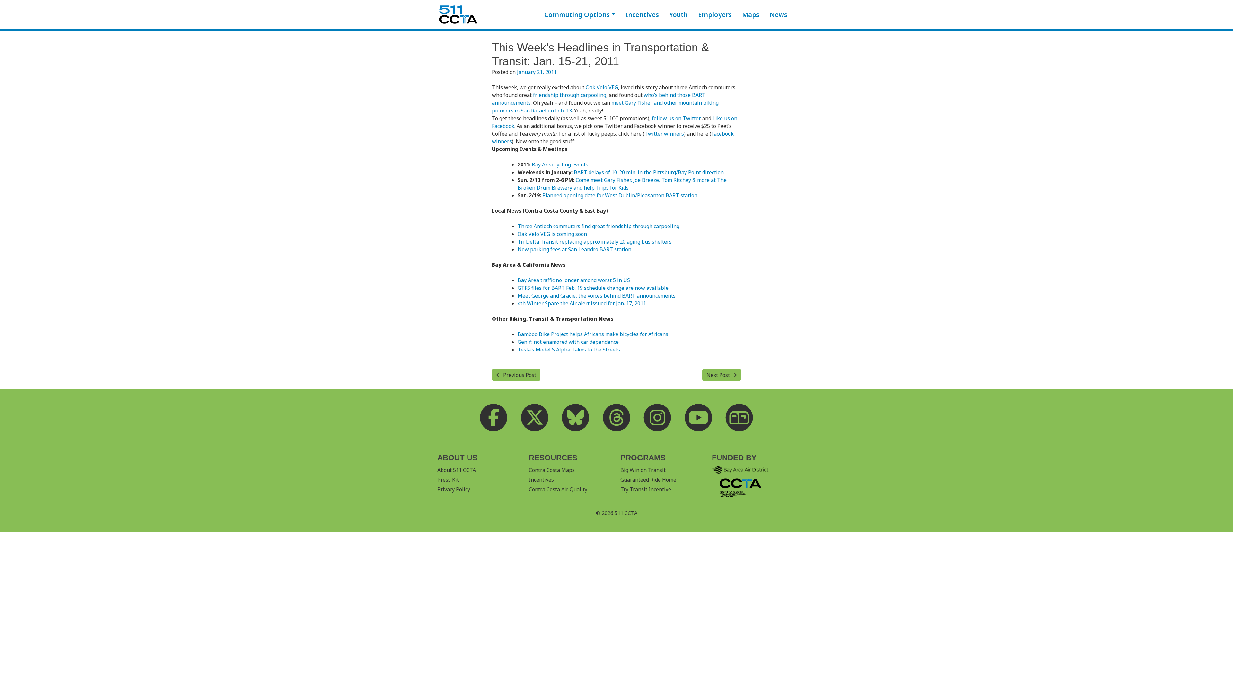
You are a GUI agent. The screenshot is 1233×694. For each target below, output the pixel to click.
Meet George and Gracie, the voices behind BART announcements (597, 295)
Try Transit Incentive (645, 489)
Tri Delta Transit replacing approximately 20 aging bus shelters (595, 241)
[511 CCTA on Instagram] (657, 417)
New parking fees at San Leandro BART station (574, 249)
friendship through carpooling (569, 95)
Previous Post (519, 374)
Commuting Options (577, 14)
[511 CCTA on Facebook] (493, 417)
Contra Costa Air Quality (558, 489)
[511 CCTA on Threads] (616, 417)
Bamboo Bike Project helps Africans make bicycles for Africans (593, 334)
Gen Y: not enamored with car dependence (568, 341)
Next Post (718, 374)
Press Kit (448, 479)
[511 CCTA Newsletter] (739, 417)
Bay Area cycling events (560, 164)
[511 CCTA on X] (534, 417)
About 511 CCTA (456, 470)
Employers (715, 14)
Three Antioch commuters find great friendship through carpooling (598, 226)
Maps (750, 14)
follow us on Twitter (676, 118)
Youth (678, 14)
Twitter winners (664, 133)
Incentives (642, 14)
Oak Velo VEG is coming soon (552, 233)
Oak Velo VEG (602, 87)
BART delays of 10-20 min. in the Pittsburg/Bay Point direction (649, 172)
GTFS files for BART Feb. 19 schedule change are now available (593, 287)
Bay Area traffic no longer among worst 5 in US (574, 280)
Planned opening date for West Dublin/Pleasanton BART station (619, 195)
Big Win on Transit (643, 470)
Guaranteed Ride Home (648, 479)
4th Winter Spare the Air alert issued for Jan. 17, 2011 (582, 303)
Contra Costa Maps (552, 470)
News (778, 14)
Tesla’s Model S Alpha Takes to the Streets (569, 349)
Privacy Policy (453, 489)
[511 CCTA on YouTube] (698, 417)
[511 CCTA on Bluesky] (575, 417)
